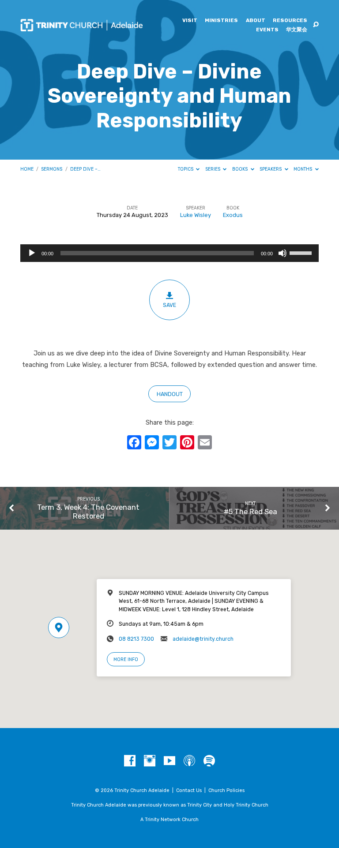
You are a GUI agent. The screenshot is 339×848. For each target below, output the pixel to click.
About (255, 20)
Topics (186, 169)
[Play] (31, 253)
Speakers (271, 169)
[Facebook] (130, 761)
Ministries (221, 20)
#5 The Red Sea (250, 511)
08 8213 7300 (136, 639)
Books (240, 169)
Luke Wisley (195, 215)
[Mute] (282, 253)
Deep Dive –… (85, 169)
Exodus (233, 215)
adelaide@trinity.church (203, 639)
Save (169, 305)
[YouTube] (169, 761)
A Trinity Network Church (169, 819)
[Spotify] (209, 761)
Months (303, 169)
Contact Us (189, 790)
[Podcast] (189, 761)
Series (213, 169)
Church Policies (226, 790)
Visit (189, 20)
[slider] (302, 252)
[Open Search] (316, 25)
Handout (170, 394)
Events (267, 30)
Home (27, 169)
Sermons (51, 169)
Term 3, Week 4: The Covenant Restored (88, 511)
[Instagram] (149, 761)
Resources (290, 20)
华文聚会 (296, 30)
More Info (125, 659)
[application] (169, 253)
